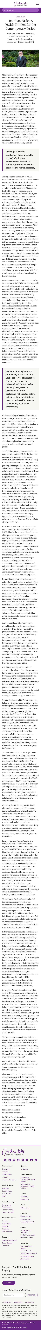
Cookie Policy (29, 1302)
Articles (5, 1221)
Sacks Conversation (28, 1235)
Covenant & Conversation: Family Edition (28, 1179)
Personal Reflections (9, 1180)
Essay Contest (26, 1216)
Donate (9, 1283)
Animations (25, 1199)
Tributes (5, 1177)
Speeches (5, 1226)
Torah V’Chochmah (27, 1222)
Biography (5, 1169)
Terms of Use (6, 1302)
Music (4, 1196)
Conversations (7, 1232)
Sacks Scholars (26, 1219)
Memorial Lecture (27, 1238)
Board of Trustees (27, 1251)
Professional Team (27, 1256)
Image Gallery (7, 1174)
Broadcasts (6, 1223)
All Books (5, 1188)
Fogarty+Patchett (9, 1327)
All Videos (24, 1197)
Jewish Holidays (8, 1210)
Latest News (25, 1208)
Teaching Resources (9, 1240)
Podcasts (5, 1229)
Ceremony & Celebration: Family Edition (27, 1186)
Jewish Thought (7, 1212)
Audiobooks (6, 1194)
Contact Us (25, 1259)
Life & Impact (20, 17)
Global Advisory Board (29, 1253)
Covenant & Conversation (7, 1206)
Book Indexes (7, 1191)
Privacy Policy (18, 1302)
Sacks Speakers (7, 1243)
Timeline (5, 1172)
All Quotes (24, 1169)
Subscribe (31, 1295)
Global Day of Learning (26, 1231)
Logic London (22, 1327)
